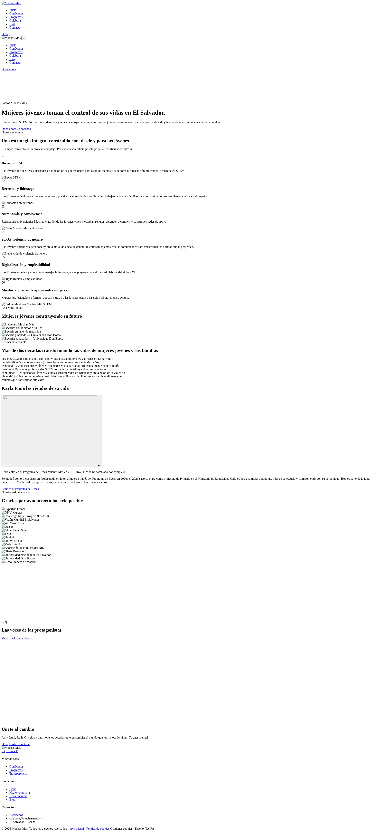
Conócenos (16, 13)
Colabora (15, 20)
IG (3, 751)
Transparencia (18, 773)
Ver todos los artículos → (17, 638)
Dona (5, 34)
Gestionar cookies (121, 828)
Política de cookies (97, 828)
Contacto (15, 27)
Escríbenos (16, 815)
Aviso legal (77, 828)
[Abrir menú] (10, 35)
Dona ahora (9, 69)
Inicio (12, 10)
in (11, 751)
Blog (12, 24)
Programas (16, 17)
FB (8, 751)
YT (15, 751)
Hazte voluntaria (19, 744)
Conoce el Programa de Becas (20, 488)
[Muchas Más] (11, 3)
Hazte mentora (18, 796)
